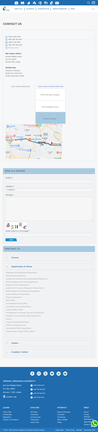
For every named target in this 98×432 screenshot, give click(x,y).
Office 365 (40, 3)
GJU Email (57, 3)
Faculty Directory (87, 415)
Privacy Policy (69, 430)
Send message (11, 240)
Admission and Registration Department (21, 273)
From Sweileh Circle (50, 107)
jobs (16, 3)
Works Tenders (62, 420)
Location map (11, 396)
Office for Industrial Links (16, 325)
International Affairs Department (18, 328)
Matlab (28, 3)
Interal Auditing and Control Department (22, 282)
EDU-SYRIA (10, 300)
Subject (9, 178)
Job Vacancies (35, 417)
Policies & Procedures (10, 420)
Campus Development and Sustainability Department (26, 279)
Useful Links (34, 422)
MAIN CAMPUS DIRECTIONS (20, 86)
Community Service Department (18, 307)
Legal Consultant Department (17, 322)
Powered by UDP (89, 430)
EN (93, 9)
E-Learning (46, 2)
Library (22, 3)
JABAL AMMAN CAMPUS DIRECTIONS (50, 86)
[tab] (49, 258)
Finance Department (14, 297)
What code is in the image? (17, 231)
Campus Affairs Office (14, 310)
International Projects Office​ (16, 303)
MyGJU (51, 3)
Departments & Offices (21, 267)
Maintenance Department (16, 276)
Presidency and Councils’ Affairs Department (23, 316)
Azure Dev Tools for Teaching (34, 2)
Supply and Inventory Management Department (25, 288)
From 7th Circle (49, 119)
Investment (34, 414)
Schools (15, 258)
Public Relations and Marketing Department (23, 291)
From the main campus (49, 95)
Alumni (86, 412)
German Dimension (60, 9)
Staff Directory (89, 419)
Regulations (7, 417)
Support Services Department (17, 285)
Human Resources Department (18, 294)
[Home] (7, 8)
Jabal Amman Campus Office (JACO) (20, 331)
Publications (34, 420)
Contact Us (88, 424)
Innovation (60, 414)
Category (9, 186)
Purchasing (61, 417)
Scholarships (7, 414)
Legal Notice (59, 430)
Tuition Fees (7, 412)
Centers (14, 343)
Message (9, 195)
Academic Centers (19, 352)
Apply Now (87, 422)
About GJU (18, 9)
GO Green (34, 412)
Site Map (79, 430)
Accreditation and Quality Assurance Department (25, 313)
